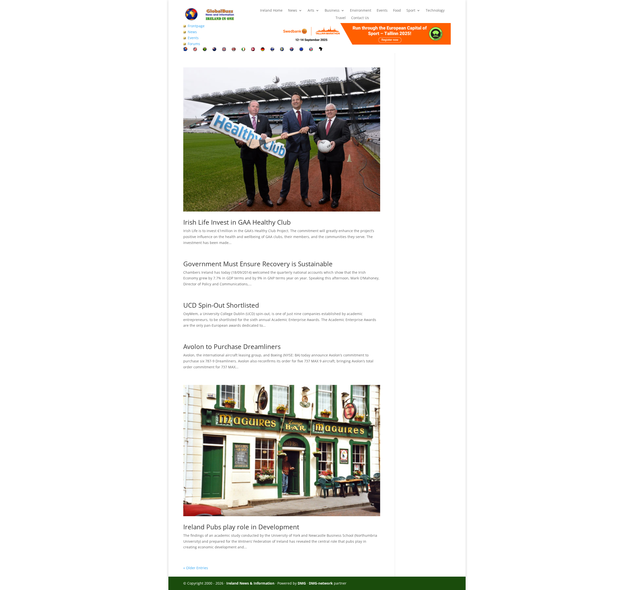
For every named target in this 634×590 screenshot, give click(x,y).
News (292, 11)
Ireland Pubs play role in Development (241, 526)
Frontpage (196, 26)
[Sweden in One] (282, 49)
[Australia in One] (291, 49)
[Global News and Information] (185, 49)
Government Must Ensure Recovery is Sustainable (258, 263)
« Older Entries (195, 567)
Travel (341, 18)
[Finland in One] (272, 49)
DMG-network (321, 583)
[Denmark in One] (253, 49)
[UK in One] (224, 49)
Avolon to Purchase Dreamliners (232, 346)
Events (382, 11)
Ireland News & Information (250, 583)
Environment (360, 11)
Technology (435, 11)
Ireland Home (271, 11)
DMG (302, 583)
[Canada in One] (234, 49)
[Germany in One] (262, 49)
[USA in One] (195, 49)
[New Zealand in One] (214, 49)
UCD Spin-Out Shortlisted (221, 305)
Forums (194, 43)
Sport (410, 11)
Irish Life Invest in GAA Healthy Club (237, 222)
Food (397, 11)
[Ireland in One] (243, 49)
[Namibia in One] (311, 49)
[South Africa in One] (205, 49)
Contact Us (360, 18)
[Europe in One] (301, 49)
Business (332, 11)
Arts (311, 11)
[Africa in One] (321, 49)
